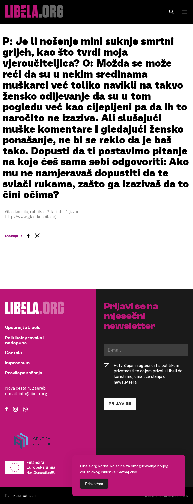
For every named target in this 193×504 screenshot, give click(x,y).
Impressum (17, 363)
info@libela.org (33, 393)
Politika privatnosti (20, 495)
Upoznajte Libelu (23, 327)
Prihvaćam (94, 484)
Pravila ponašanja (23, 373)
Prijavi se (120, 403)
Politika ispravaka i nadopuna (24, 340)
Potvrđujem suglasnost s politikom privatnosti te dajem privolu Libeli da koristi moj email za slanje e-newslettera (148, 374)
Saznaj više (127, 472)
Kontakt (14, 353)
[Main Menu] (184, 12)
